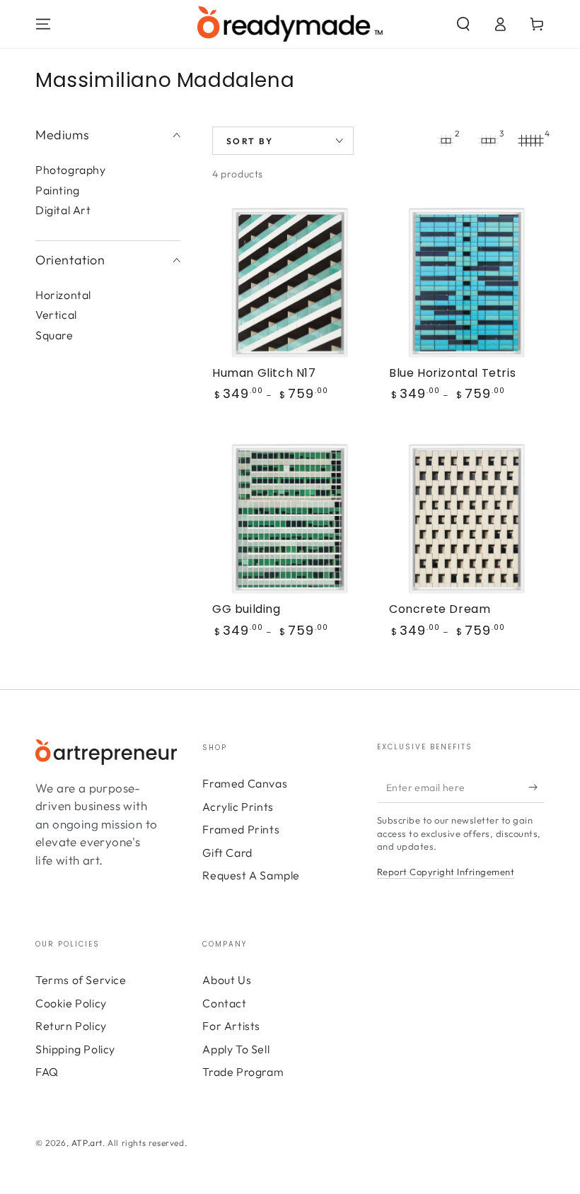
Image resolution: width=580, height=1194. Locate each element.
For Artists (231, 1026)
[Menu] (43, 24)
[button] (463, 24)
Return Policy (71, 1026)
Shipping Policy (75, 1049)
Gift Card (227, 852)
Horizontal (63, 295)
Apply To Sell (235, 1049)
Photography (70, 170)
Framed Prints (240, 829)
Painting (57, 190)
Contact (224, 1003)
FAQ (47, 1072)
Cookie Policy (71, 1003)
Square (54, 335)
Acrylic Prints (237, 807)
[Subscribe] (536, 786)
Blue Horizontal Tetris (452, 373)
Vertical (56, 315)
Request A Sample (251, 875)
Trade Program (243, 1072)
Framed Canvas (244, 783)
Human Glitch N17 (264, 373)
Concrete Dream (439, 609)
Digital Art (63, 210)
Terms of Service (81, 980)
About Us (226, 980)
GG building (246, 609)
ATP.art (87, 1142)
